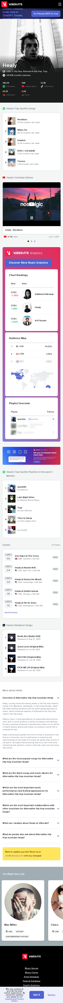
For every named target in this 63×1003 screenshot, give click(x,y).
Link (29, 419)
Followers (51, 412)
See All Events (11, 612)
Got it (36, 994)
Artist (24, 283)
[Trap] (11, 509)
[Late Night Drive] (11, 498)
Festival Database (31, 981)
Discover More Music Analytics (28, 262)
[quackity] (11, 488)
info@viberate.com (14, 855)
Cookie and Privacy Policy (14, 999)
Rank (13, 283)
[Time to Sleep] (11, 519)
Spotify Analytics (31, 985)
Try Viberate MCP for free (46, 13)
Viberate (11, 4)
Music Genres (31, 968)
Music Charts (31, 972)
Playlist (14, 412)
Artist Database (31, 976)
